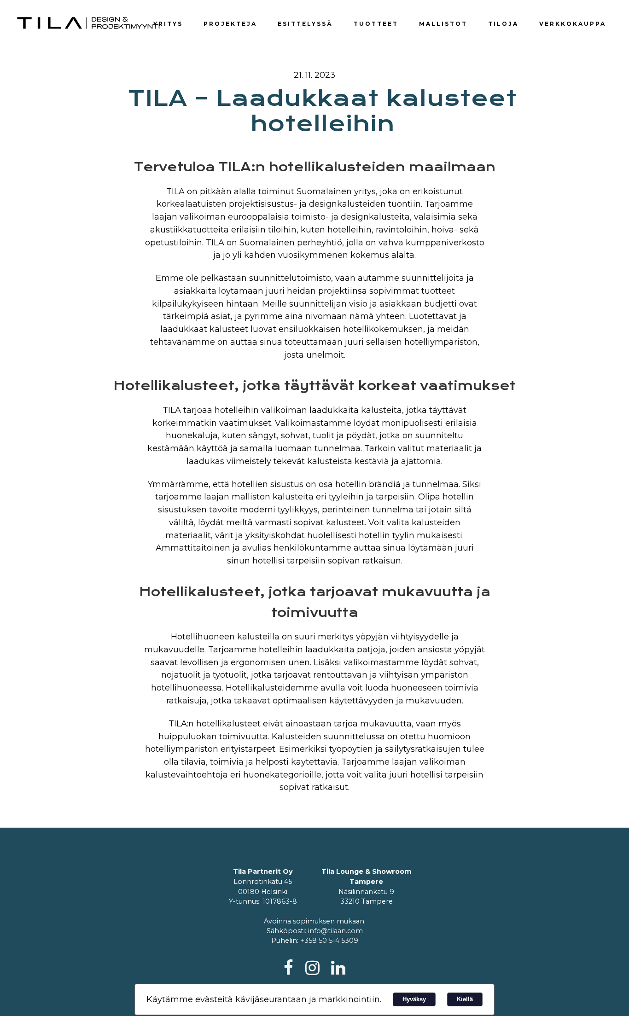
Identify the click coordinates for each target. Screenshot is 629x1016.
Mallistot (443, 23)
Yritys (168, 23)
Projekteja (230, 23)
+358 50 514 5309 (329, 940)
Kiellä (465, 999)
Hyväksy (414, 999)
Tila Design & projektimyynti (89, 23)
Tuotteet (376, 23)
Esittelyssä (305, 23)
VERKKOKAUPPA (572, 23)
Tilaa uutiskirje (554, 6)
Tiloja (503, 23)
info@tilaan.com (335, 931)
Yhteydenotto (497, 6)
